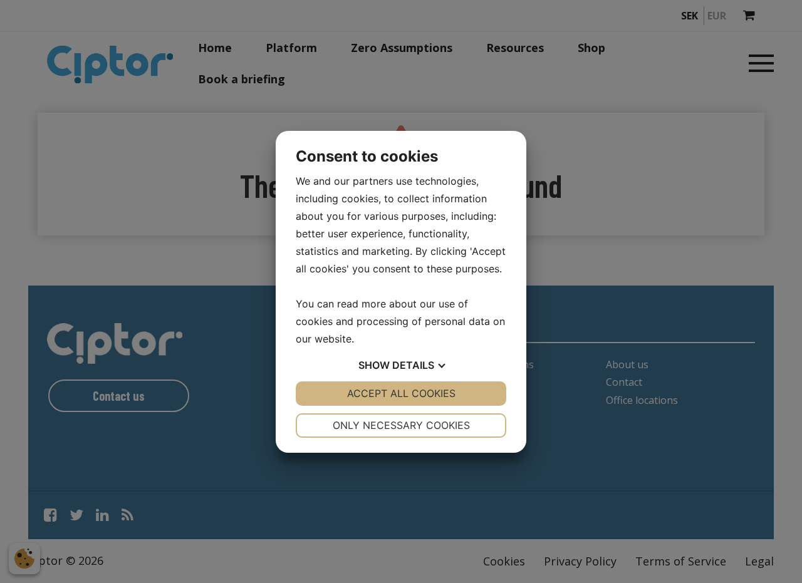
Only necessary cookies (401, 425)
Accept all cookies (401, 393)
